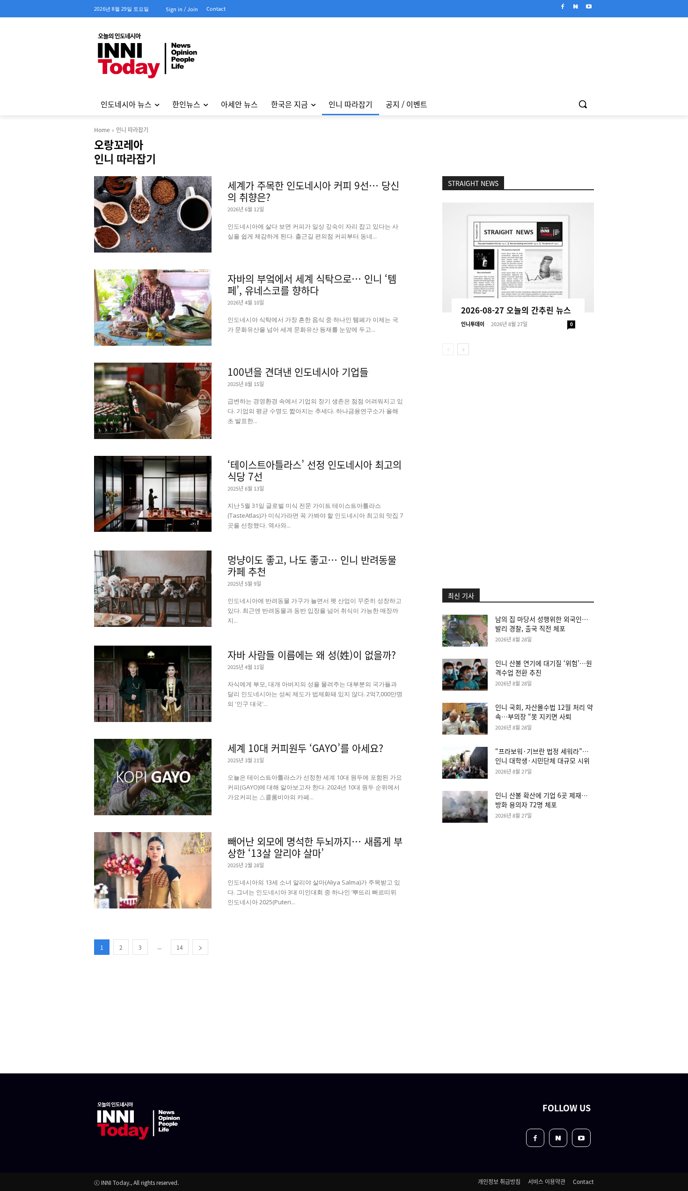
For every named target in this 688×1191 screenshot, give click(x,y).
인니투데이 (472, 324)
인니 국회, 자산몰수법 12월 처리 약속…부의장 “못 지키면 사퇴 (544, 711)
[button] (582, 104)
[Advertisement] (257, 1015)
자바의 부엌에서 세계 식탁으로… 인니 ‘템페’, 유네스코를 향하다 (311, 284)
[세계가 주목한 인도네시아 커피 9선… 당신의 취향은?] (153, 214)
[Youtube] (588, 6)
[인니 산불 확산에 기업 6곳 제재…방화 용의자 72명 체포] (465, 807)
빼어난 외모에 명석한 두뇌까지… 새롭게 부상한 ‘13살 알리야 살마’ (315, 847)
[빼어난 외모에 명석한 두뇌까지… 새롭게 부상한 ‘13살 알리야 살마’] (153, 870)
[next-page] (200, 947)
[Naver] (575, 6)
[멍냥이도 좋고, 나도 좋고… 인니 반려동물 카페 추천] (153, 589)
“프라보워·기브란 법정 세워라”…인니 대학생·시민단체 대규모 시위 (542, 755)
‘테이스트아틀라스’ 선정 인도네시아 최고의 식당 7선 (314, 470)
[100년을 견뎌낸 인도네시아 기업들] (153, 401)
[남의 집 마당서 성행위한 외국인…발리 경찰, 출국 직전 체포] (465, 631)
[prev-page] (448, 349)
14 (179, 947)
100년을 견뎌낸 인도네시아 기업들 (297, 372)
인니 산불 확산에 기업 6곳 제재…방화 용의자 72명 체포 (541, 799)
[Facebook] (562, 6)
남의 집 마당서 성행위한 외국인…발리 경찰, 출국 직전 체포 (541, 623)
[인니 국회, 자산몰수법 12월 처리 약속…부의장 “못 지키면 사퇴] (465, 719)
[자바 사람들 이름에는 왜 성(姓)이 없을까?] (153, 684)
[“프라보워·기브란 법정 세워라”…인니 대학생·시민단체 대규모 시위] (465, 763)
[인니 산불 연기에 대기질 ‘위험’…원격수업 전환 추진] (465, 675)
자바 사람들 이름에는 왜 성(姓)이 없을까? (311, 655)
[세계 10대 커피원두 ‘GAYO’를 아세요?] (153, 777)
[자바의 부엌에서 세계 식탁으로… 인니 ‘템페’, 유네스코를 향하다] (153, 307)
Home (102, 130)
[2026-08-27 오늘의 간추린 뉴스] (518, 257)
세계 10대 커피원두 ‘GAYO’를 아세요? (305, 748)
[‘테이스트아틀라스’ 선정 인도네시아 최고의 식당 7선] (153, 494)
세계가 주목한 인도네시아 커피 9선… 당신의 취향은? (313, 191)
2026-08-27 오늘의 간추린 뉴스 (516, 310)
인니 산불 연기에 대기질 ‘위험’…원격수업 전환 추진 (543, 667)
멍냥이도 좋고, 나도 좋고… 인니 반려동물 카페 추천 (311, 565)
